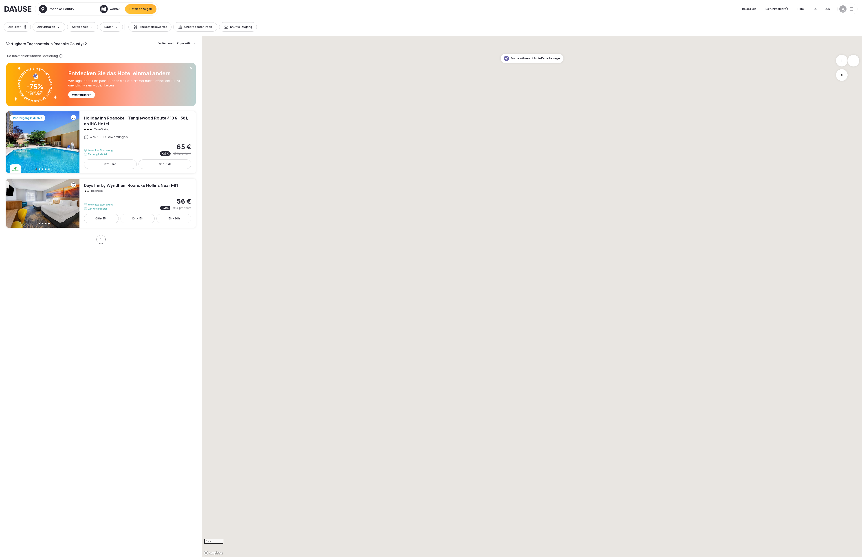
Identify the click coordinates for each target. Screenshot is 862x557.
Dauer (108, 27)
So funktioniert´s (777, 9)
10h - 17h (137, 218)
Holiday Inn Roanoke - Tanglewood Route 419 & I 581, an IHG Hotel (101, 142)
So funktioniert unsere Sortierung (32, 56)
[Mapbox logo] (213, 553)
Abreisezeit (80, 27)
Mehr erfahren (81, 95)
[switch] (150, 27)
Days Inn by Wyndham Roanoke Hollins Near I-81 (101, 203)
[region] (532, 296)
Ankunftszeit (46, 27)
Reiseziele (749, 9)
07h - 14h (110, 164)
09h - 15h (101, 218)
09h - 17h (165, 164)
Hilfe (801, 9)
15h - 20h (174, 218)
